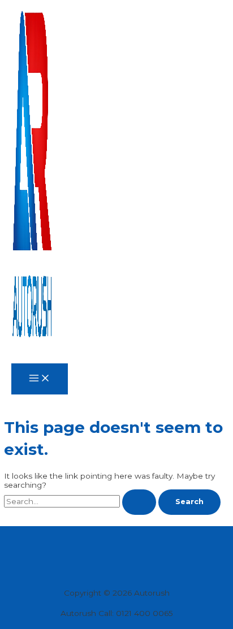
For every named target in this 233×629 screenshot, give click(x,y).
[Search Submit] (139, 502)
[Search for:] (81, 501)
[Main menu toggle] (39, 378)
